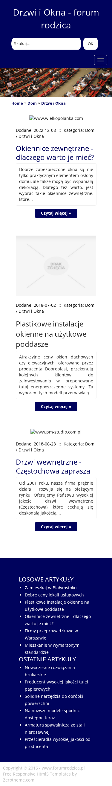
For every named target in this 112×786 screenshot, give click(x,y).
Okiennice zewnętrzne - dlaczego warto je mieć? (55, 152)
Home (17, 103)
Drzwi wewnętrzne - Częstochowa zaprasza (53, 466)
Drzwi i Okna (53, 103)
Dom (32, 103)
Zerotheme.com (18, 780)
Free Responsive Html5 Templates (37, 774)
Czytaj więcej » (56, 213)
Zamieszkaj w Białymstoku (51, 587)
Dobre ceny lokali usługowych (54, 595)
